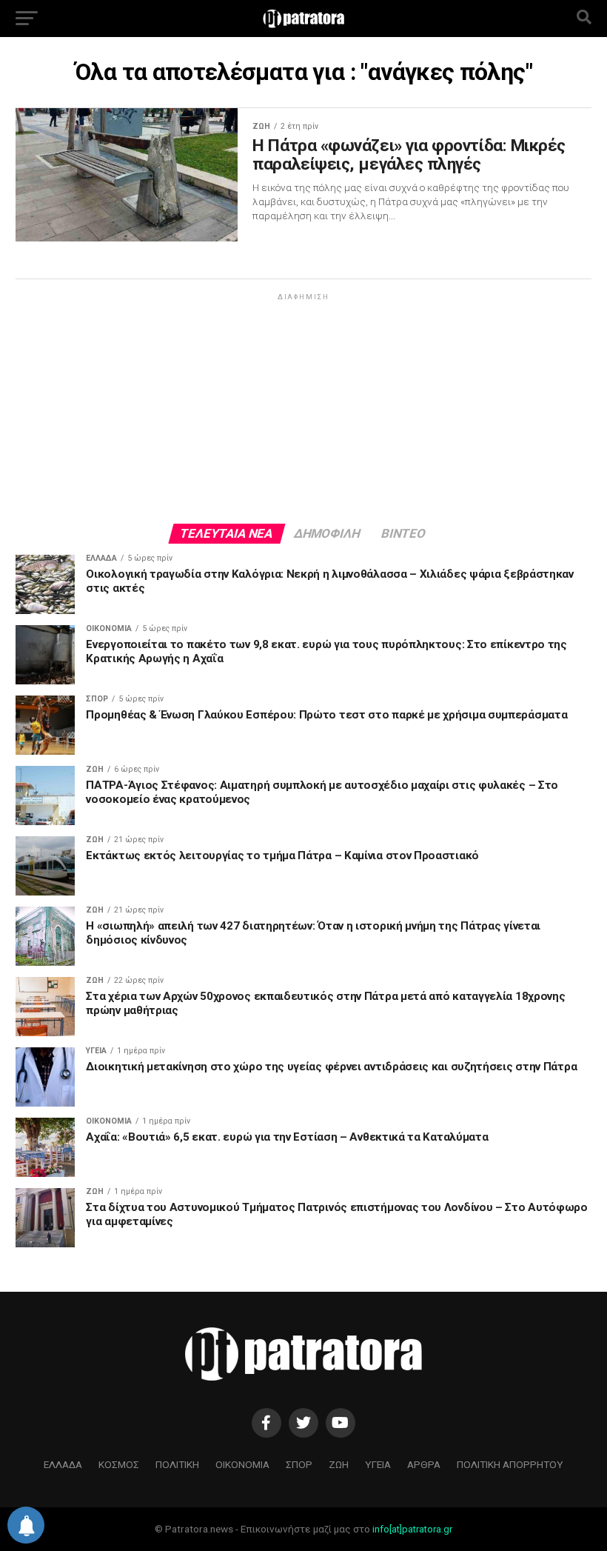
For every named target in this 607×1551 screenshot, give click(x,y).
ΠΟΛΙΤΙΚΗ (177, 1464)
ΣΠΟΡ (299, 1464)
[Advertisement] (303, 407)
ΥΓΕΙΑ (378, 1464)
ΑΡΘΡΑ (423, 1464)
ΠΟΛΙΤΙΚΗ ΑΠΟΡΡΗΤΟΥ (510, 1464)
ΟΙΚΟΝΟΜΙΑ (242, 1464)
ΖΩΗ (339, 1464)
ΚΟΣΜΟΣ (118, 1464)
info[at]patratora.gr (412, 1529)
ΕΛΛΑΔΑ (63, 1464)
